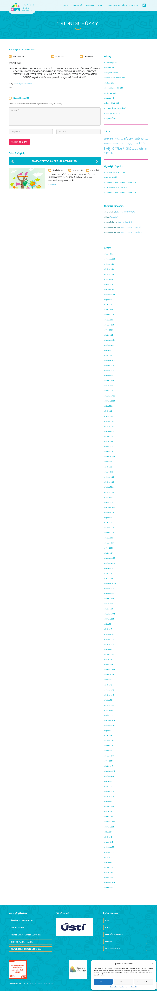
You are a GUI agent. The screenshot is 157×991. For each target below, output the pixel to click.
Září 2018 (108, 685)
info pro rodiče (18, 49)
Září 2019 (108, 629)
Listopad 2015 (109, 827)
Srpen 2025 (109, 309)
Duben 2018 (109, 700)
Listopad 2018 (110, 674)
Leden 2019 (109, 664)
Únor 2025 (109, 330)
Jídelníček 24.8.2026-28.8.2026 (115, 172)
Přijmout (103, 981)
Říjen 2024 (108, 350)
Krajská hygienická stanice (114, 77)
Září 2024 (108, 355)
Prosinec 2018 (110, 669)
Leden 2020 (109, 609)
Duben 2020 (109, 593)
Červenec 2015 (110, 847)
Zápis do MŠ (109, 118)
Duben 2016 (109, 801)
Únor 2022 (109, 497)
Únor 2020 (109, 603)
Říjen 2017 (108, 730)
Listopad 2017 (110, 725)
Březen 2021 (109, 543)
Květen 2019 (109, 644)
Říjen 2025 (108, 299)
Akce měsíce (111, 138)
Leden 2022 (109, 502)
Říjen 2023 (108, 406)
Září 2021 (108, 522)
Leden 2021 (109, 553)
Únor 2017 (109, 761)
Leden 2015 (109, 877)
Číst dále (52, 184)
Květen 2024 (109, 370)
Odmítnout (123, 981)
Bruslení (108, 67)
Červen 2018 (109, 690)
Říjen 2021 (108, 517)
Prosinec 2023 (110, 396)
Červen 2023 (109, 421)
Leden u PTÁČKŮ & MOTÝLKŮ (125, 212)
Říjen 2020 (108, 568)
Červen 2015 (109, 852)
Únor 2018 (109, 710)
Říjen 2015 (108, 832)
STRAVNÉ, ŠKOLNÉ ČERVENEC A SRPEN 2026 (120, 182)
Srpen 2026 (109, 254)
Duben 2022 (109, 487)
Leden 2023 (109, 446)
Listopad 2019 (109, 619)
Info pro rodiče (131, 138)
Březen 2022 (109, 492)
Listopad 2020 (110, 563)
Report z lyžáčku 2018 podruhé (131, 232)
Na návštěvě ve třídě (112, 88)
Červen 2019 (109, 639)
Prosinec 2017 (110, 720)
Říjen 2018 (108, 679)
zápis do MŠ (136, 148)
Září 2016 (108, 786)
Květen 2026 (109, 269)
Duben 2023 (109, 431)
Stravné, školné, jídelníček (114, 108)
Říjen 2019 (108, 624)
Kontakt (108, 941)
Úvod (10, 49)
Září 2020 (108, 573)
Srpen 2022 (109, 472)
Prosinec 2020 (110, 558)
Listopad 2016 (109, 776)
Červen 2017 (109, 740)
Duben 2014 (109, 887)
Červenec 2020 (110, 583)
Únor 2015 (108, 872)
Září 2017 (108, 735)
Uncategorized (110, 113)
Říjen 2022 (108, 461)
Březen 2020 (109, 598)
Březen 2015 (109, 867)
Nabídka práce (110, 93)
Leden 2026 (109, 284)
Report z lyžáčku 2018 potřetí (131, 227)
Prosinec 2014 (110, 882)
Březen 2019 (109, 654)
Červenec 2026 (110, 259)
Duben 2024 (109, 375)
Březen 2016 (109, 806)
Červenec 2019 (110, 634)
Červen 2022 (109, 477)
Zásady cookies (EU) (112, 948)
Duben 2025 (109, 320)
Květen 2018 (109, 695)
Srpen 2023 (109, 416)
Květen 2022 (109, 482)
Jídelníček (144, 139)
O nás (107, 927)
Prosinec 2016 (110, 771)
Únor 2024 (109, 385)
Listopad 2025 (110, 294)
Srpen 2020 (109, 578)
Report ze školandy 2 (125, 222)
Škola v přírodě (110, 103)
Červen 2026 (109, 264)
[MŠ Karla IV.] (22, 5)
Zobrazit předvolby (143, 981)
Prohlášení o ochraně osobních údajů (128, 987)
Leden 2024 (109, 390)
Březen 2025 (109, 325)
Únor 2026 (109, 279)
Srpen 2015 (109, 842)
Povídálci (108, 98)
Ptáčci (120, 144)
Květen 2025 (109, 314)
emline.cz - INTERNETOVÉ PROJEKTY (42, 983)
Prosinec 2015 (110, 821)
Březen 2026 (109, 274)
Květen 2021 (109, 532)
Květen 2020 (109, 588)
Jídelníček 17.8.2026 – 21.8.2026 (116, 187)
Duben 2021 (109, 538)
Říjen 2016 (108, 781)
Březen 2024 (109, 380)
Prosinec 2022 (110, 451)
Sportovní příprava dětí (130, 143)
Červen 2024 (109, 365)
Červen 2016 (109, 791)
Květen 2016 (109, 796)
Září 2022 (108, 467)
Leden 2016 (109, 816)
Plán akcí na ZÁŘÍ (111, 177)
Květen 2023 (109, 426)
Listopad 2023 (110, 401)
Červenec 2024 (110, 360)
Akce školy (109, 62)
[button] (152, 963)
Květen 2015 (109, 857)
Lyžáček (108, 83)
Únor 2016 (108, 811)
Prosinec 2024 (110, 340)
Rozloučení (114, 217)
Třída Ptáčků (28, 83)
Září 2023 (108, 411)
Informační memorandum (114, 934)
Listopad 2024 (110, 345)
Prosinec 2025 (110, 289)
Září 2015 (108, 837)
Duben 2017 (109, 750)
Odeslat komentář (19, 142)
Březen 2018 (109, 705)
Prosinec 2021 (110, 507)
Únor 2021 (109, 548)
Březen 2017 (109, 756)
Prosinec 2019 (110, 614)
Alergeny (120, 139)
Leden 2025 (109, 335)
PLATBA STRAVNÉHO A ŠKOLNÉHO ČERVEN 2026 (54, 161)
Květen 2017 (109, 745)
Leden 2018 (109, 715)
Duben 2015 (109, 862)
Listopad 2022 (110, 456)
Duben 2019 (109, 649)
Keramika (107, 143)
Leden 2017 (109, 766)
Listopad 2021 (110, 512)
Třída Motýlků (18, 83)
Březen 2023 (109, 436)
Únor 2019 (108, 659)
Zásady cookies (114, 987)
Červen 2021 (109, 527)
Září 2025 (108, 304)
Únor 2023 (109, 441)
